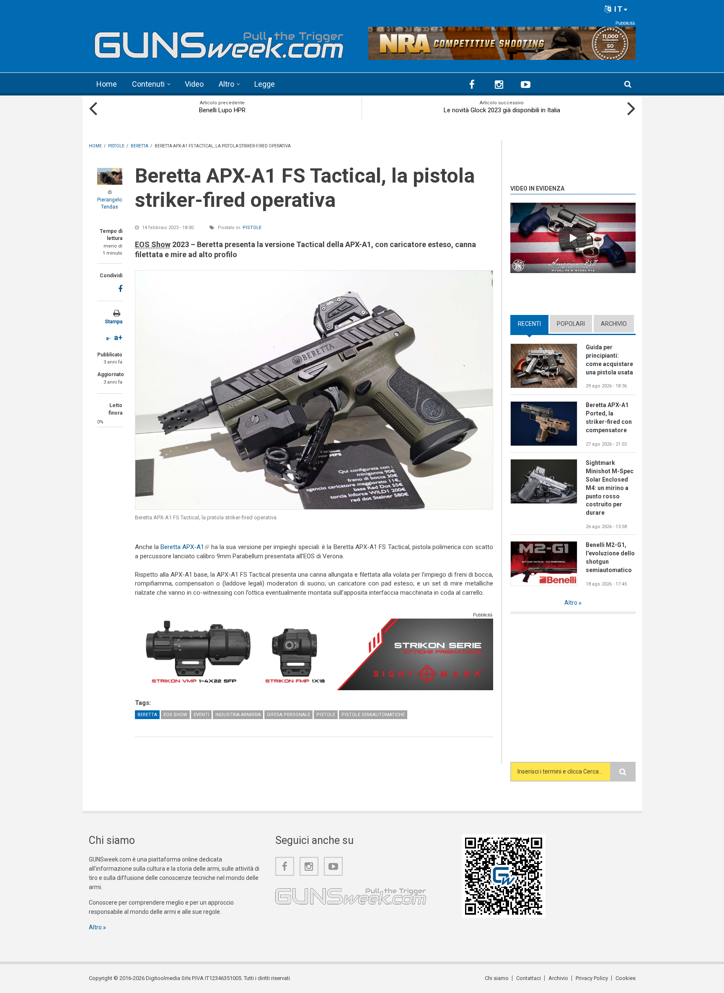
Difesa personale (288, 714)
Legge (264, 84)
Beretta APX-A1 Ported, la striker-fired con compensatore (609, 417)
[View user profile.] (109, 176)
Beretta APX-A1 (184, 547)
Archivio (614, 323)
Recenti (533, 323)
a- (108, 338)
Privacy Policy (592, 978)
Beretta (147, 714)
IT (617, 9)
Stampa (113, 322)
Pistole (252, 227)
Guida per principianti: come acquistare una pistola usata (609, 360)
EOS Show (175, 714)
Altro (226, 84)
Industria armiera (238, 714)
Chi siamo (497, 978)
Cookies (625, 978)
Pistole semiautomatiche (373, 714)
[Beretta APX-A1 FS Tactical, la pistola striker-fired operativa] (314, 390)
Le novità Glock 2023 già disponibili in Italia (502, 110)
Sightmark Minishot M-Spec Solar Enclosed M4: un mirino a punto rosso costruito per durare (610, 487)
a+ (118, 337)
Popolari (571, 323)
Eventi (201, 714)
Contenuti (148, 84)
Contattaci (528, 978)
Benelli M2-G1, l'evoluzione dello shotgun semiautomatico (610, 557)
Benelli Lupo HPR (222, 110)
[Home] (219, 42)
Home (106, 84)
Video (194, 84)
